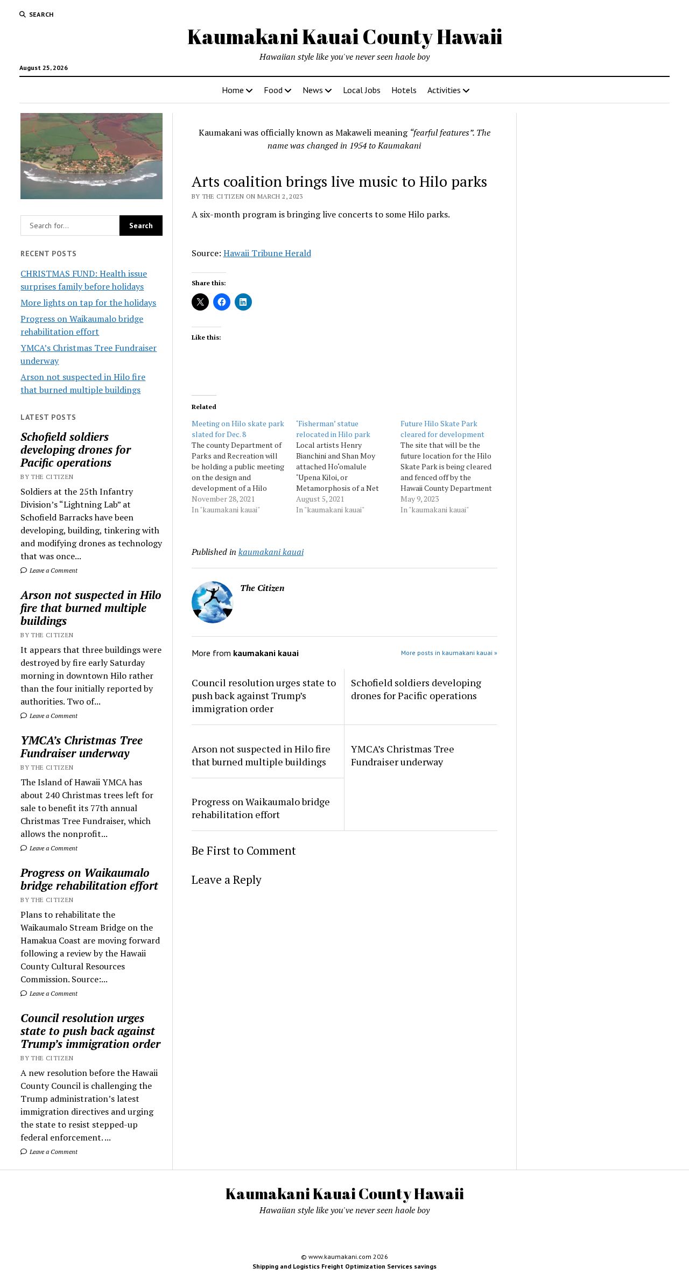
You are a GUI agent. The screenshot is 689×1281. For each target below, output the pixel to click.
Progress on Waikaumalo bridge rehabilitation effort (89, 879)
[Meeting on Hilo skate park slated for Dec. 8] (244, 466)
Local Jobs (362, 90)
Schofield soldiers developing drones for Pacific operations (75, 449)
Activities (444, 90)
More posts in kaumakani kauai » (449, 653)
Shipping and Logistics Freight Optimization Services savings (344, 1266)
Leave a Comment (53, 570)
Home (233, 90)
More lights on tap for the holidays (88, 302)
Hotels (404, 90)
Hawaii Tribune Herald (267, 253)
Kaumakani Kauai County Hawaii (344, 36)
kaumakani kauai (271, 552)
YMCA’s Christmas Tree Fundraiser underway (81, 746)
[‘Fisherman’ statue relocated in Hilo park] (348, 466)
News (313, 90)
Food (273, 90)
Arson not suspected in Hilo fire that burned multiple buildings (90, 607)
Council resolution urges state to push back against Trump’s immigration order (90, 1030)
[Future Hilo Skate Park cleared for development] (452, 466)
